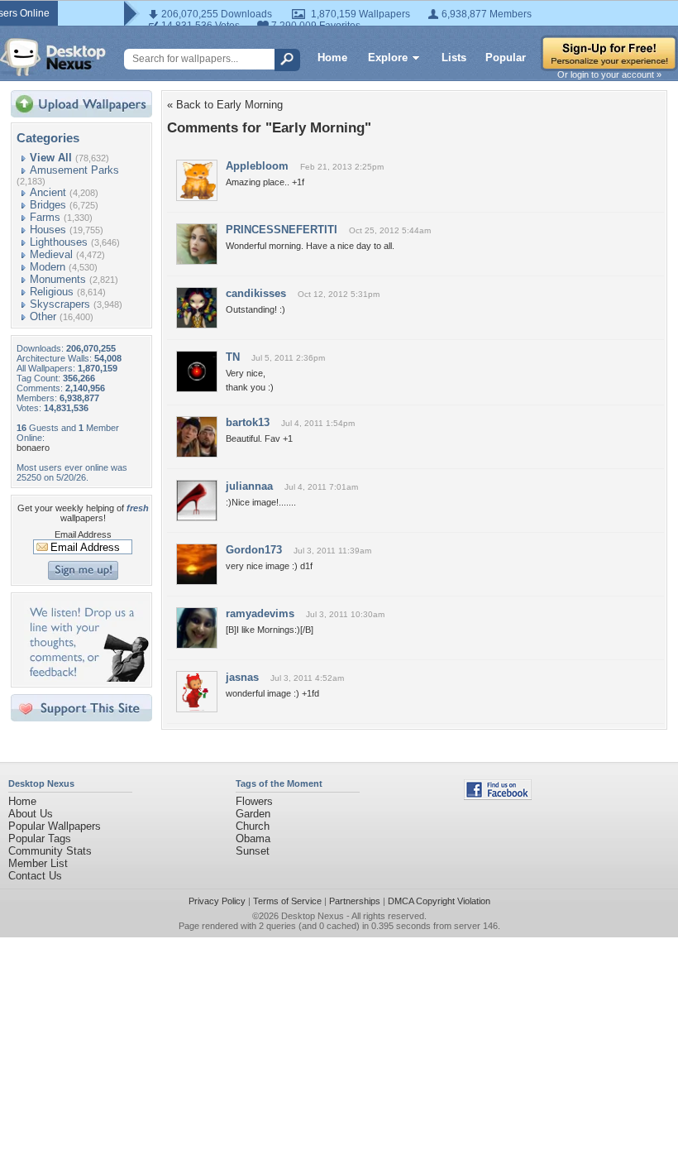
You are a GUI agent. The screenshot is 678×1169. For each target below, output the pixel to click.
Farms (45, 217)
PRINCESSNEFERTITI (281, 229)
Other (43, 316)
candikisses (256, 293)
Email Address (83, 534)
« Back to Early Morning (225, 104)
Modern (47, 267)
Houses (48, 229)
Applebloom (257, 166)
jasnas (242, 677)
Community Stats (50, 851)
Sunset (253, 851)
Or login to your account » (609, 74)
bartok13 (248, 422)
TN (233, 357)
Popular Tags (39, 838)
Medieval (51, 254)
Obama (253, 838)
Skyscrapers (60, 304)
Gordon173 (254, 550)
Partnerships (354, 901)
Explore (388, 57)
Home (332, 57)
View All (51, 157)
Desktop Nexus (312, 916)
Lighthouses (59, 242)
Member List (38, 863)
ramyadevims (260, 613)
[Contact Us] (86, 678)
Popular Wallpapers (54, 826)
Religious (52, 291)
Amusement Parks (74, 170)
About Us (30, 813)
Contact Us (35, 876)
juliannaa (249, 486)
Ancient (48, 192)
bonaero (33, 448)
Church (253, 826)
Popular (505, 57)
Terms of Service (287, 901)
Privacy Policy (217, 901)
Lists (454, 57)
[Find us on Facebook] (498, 796)
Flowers (254, 801)
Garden (253, 813)
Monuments (58, 279)
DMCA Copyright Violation (439, 901)
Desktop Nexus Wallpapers (53, 57)
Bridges (48, 205)
